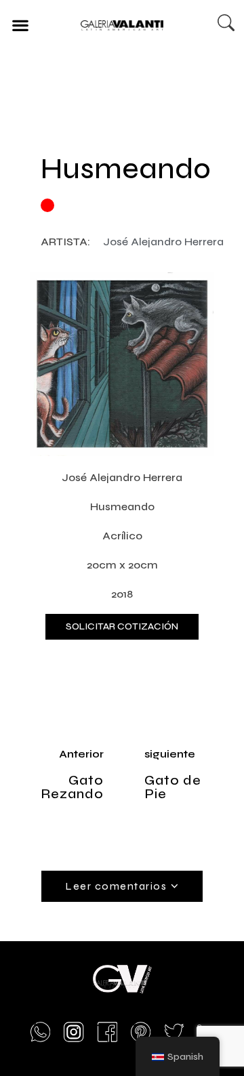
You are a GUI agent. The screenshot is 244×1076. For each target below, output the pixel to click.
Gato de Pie (172, 787)
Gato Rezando (72, 787)
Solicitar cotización (122, 626)
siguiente (169, 753)
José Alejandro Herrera (163, 241)
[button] (20, 25)
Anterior (81, 753)
